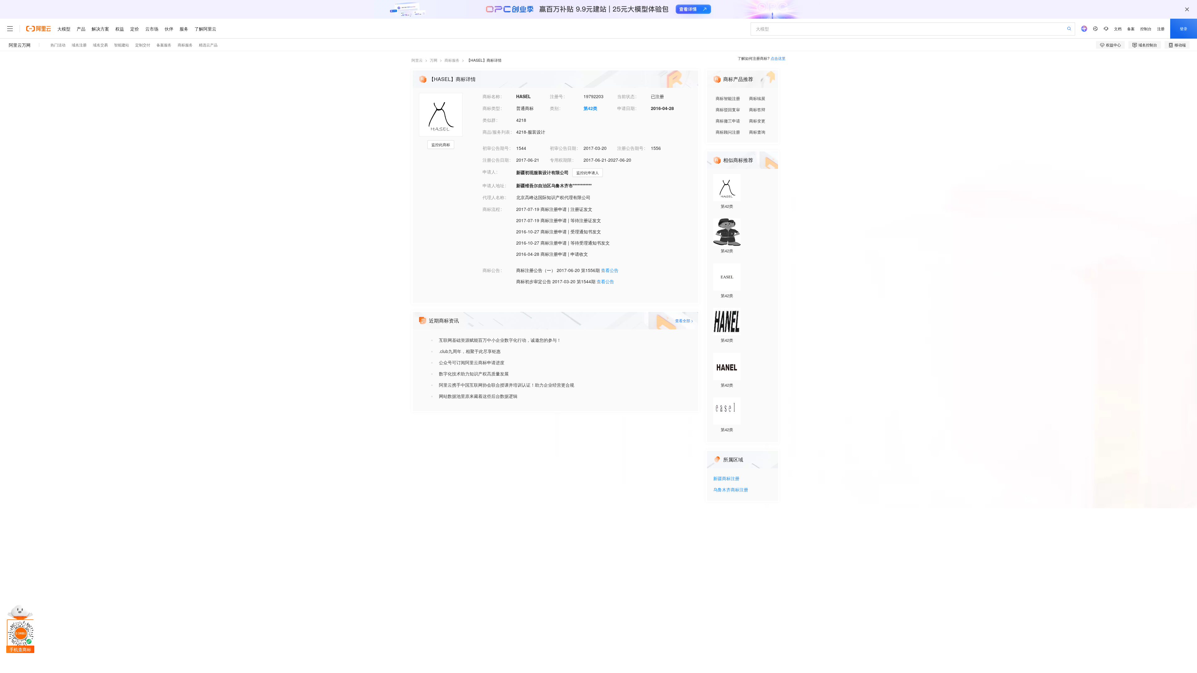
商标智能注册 (728, 98)
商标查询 (757, 132)
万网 (433, 60)
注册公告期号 (630, 148)
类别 (554, 108)
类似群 (489, 120)
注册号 (556, 96)
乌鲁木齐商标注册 (730, 490)
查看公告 (609, 270)
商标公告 (491, 270)
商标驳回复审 (728, 109)
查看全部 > (684, 320)
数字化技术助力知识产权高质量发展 (474, 373)
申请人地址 (493, 185)
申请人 (489, 172)
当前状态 (626, 96)
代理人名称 (493, 197)
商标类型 (491, 108)
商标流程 (491, 209)
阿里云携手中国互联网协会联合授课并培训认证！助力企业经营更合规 (506, 385)
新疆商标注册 (726, 478)
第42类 (590, 108)
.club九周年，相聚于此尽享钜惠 (470, 351)
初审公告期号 (496, 148)
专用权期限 (561, 160)
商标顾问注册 (728, 132)
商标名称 (491, 96)
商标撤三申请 (728, 121)
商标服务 (452, 60)
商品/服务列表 (496, 132)
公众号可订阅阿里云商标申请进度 (471, 362)
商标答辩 (757, 109)
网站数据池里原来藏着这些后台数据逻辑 (478, 396)
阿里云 (417, 60)
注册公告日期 (496, 160)
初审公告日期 (563, 148)
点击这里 (778, 58)
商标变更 (757, 121)
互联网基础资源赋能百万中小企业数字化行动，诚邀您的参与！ (500, 340)
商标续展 (757, 98)
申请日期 (626, 108)
